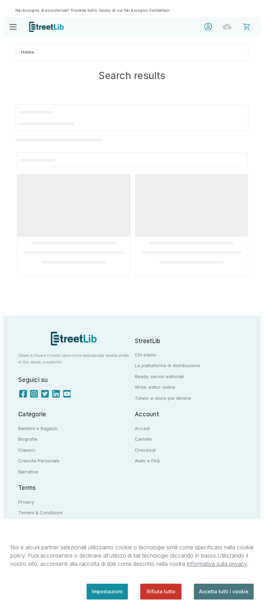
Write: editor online (155, 387)
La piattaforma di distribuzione (167, 365)
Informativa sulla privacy (217, 563)
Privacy (26, 502)
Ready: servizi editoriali (159, 376)
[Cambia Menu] (12, 26)
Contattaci (159, 10)
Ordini (229, 26)
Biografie (27, 439)
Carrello (143, 439)
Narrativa (28, 471)
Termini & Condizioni (40, 512)
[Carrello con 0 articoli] (251, 26)
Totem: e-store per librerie (163, 398)
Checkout (145, 450)
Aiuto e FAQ (147, 460)
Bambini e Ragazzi (37, 428)
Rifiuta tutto (161, 591)
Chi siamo (145, 355)
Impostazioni (107, 591)
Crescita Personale (38, 460)
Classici (26, 450)
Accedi (210, 26)
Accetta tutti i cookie (224, 591)
